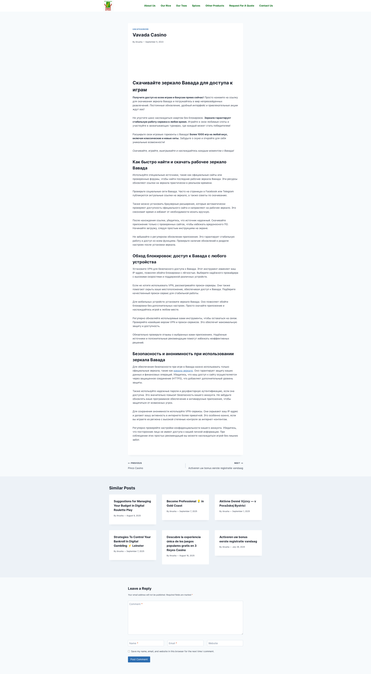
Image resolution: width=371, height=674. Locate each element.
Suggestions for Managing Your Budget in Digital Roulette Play (132, 506)
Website (213, 643)
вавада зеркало (183, 370)
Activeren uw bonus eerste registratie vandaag (215, 466)
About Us (150, 5)
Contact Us (266, 5)
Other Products (214, 5)
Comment (136, 604)
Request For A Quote (241, 5)
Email (173, 643)
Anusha (139, 42)
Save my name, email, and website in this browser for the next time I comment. (172, 651)
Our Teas (181, 5)
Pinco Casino (135, 466)
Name (133, 643)
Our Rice (166, 5)
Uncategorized (141, 29)
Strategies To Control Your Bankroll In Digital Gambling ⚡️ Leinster (132, 541)
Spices (196, 5)
